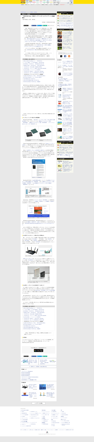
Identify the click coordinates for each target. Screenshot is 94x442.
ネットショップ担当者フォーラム (36, 413)
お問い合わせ (31, 429)
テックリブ (53, 424)
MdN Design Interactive (55, 422)
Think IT (23, 411)
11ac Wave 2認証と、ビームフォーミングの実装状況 (32, 69)
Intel (28, 49)
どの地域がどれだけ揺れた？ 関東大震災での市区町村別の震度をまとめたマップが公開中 (65, 85)
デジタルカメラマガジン (25, 422)
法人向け (51, 4)
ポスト (27, 25)
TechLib (53, 425)
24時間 (63, 13)
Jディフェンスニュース (55, 413)
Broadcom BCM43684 (25, 372)
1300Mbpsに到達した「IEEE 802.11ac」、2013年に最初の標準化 (34, 65)
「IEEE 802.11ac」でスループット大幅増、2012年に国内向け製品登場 (35, 68)
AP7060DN (38, 241)
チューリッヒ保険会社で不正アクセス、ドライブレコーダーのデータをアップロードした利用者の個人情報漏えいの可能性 (66, 19)
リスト (30, 25)
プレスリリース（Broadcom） (27, 371)
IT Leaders (23, 416)
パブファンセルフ (64, 417)
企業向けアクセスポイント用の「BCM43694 (38, 122)
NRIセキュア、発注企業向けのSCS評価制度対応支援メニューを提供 (67, 110)
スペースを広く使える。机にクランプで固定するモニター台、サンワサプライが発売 (67, 119)
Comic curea (64, 413)
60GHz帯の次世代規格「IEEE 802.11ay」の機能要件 (32, 81)
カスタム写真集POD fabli (66, 422)
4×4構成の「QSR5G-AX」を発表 (33, 221)
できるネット (24, 424)
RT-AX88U (35, 239)
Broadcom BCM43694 (25, 374)
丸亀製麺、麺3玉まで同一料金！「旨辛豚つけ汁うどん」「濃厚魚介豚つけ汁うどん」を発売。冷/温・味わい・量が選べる (65, 148)
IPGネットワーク (63, 419)
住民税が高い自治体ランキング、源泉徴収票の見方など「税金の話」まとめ (67, 170)
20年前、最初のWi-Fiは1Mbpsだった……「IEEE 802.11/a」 (33, 308)
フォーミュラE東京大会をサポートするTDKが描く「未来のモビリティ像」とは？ (67, 40)
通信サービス (27, 4)
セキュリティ (33, 4)
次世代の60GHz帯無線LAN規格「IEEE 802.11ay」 (32, 80)
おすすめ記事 (62, 158)
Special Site (62, 29)
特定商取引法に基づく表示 (70, 429)
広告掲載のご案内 (37, 429)
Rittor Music (44, 410)
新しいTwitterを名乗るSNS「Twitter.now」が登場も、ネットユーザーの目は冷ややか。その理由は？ (65, 79)
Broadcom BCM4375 (25, 375)
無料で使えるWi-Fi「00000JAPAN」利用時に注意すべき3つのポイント (67, 162)
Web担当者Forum (24, 413)
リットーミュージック (46, 411)
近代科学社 (43, 422)
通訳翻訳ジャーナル (55, 414)
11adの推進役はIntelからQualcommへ (29, 78)
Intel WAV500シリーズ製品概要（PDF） (29, 379)
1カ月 (71, 13)
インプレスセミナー (34, 416)
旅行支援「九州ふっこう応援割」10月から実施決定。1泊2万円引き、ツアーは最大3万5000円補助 (66, 153)
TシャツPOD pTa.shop (65, 420)
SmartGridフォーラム (34, 411)
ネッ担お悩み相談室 (25, 419)
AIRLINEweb (54, 411)
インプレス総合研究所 (25, 414)
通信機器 (22, 4)
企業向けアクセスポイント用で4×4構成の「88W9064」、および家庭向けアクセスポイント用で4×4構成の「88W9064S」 (38, 183)
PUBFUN (62, 416)
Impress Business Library (34, 414)
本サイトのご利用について (24, 429)
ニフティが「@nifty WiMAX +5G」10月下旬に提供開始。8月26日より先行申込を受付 (68, 123)
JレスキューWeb (54, 416)
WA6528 (35, 240)
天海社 (63, 411)
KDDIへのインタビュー (27, 258)
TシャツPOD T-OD (46, 414)
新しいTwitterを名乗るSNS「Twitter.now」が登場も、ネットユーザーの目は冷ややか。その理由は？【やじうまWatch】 (66, 26)
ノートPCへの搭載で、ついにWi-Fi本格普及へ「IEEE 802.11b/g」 (34, 62)
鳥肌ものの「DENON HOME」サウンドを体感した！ (67, 48)
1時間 (59, 13)
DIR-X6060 (27, 240)
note (45, 25)
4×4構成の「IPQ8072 (38, 201)
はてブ (40, 25)
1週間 (67, 13)
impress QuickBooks (65, 414)
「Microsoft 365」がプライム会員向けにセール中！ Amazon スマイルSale (68, 102)
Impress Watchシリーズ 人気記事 (65, 141)
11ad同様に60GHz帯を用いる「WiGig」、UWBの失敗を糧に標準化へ (35, 75)
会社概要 (56, 429)
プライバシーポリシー (50, 429)
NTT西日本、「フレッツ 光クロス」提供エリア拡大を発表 (67, 66)
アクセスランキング (63, 12)
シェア (35, 25)
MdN (52, 419)
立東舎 (44, 416)
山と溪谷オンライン (46, 419)
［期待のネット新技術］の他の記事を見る (38, 366)
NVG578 (49, 239)
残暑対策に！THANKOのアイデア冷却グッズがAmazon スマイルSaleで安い (68, 89)
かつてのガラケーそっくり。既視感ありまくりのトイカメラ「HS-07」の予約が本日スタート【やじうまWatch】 (66, 21)
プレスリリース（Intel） (26, 378)
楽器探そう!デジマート (46, 413)
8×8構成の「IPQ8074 (49, 201)
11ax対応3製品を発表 (36, 180)
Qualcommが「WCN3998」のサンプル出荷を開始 (45, 290)
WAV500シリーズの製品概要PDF (37, 177)
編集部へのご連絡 (43, 429)
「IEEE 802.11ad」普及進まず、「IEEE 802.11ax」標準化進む (34, 71)
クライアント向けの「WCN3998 (40, 199)
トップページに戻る (38, 403)
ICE (61, 410)
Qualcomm (32, 49)
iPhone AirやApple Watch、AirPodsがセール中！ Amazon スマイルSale (67, 96)
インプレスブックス (34, 422)
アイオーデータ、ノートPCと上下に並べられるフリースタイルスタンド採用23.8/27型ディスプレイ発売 (66, 23)
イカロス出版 (53, 410)
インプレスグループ (62, 429)
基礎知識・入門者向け (45, 4)
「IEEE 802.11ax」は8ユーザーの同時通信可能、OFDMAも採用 (34, 72)
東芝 (35, 49)
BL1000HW (30, 260)
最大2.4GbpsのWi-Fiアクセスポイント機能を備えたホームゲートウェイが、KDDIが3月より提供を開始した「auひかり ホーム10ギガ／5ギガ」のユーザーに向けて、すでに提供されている (38, 40)
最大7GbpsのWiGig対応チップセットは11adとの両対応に (33, 77)
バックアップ (38, 4)
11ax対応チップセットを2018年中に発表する (35, 150)
